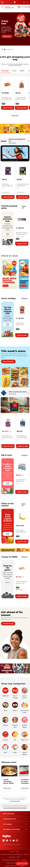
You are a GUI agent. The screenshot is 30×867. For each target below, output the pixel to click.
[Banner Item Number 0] (4, 49)
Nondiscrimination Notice (11, 865)
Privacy (17, 851)
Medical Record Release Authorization (11, 860)
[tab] (5, 71)
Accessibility (22, 865)
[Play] (15, 405)
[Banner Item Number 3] (10, 49)
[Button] (2, 49)
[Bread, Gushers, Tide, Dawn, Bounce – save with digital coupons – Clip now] (9, 274)
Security (26, 854)
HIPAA (18, 857)
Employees (24, 860)
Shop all (24, 298)
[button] (6, 193)
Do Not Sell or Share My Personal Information (12, 854)
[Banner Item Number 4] (12, 49)
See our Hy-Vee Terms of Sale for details (15, 808)
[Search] (24, 2)
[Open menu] (2, 2)
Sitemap (12, 851)
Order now (7, 788)
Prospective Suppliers (11, 862)
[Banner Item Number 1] (6, 49)
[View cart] (27, 2)
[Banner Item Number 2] (8, 49)
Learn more (25, 788)
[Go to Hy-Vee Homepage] (15, 2)
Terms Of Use (12, 857)
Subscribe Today (15, 801)
